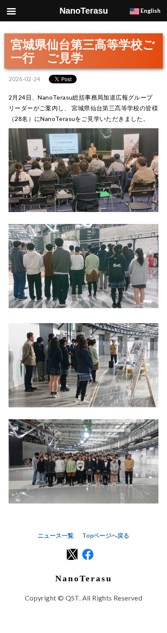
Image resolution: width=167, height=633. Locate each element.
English (150, 10)
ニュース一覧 (56, 535)
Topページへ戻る (105, 535)
